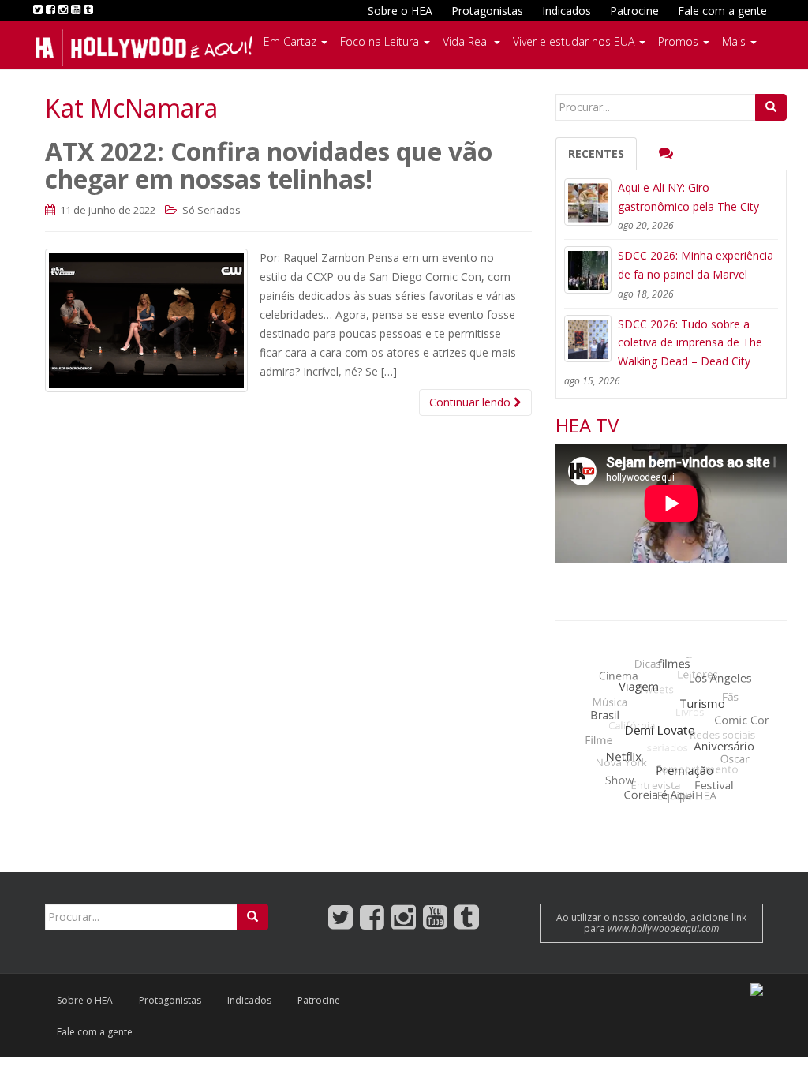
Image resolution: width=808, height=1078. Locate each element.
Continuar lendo (471, 402)
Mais (735, 41)
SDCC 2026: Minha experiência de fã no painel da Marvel (695, 265)
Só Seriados (211, 210)
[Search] (771, 107)
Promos (679, 41)
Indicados (566, 10)
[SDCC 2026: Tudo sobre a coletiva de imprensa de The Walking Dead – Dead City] (588, 338)
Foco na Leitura (381, 41)
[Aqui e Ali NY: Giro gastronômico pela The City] (588, 202)
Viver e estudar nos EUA (575, 41)
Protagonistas (487, 10)
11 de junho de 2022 (106, 210)
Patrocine (634, 10)
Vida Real (467, 41)
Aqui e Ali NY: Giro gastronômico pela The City (688, 197)
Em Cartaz (292, 41)
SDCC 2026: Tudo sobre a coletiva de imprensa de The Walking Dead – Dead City (690, 342)
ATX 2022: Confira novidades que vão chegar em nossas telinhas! (268, 165)
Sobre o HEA (400, 10)
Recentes (596, 153)
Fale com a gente (722, 10)
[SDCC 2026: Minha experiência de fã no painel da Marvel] (588, 270)
